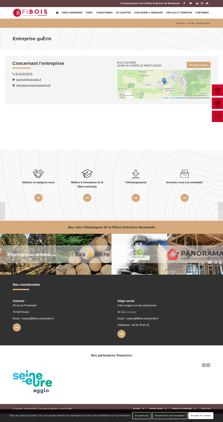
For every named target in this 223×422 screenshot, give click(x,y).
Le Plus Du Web (65, 409)
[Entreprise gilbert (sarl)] (2, 211)
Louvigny (131, 312)
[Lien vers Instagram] (202, 3)
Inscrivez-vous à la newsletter (184, 182)
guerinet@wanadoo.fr (28, 79)
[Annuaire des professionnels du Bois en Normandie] (217, 103)
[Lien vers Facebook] (184, 3)
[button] (164, 81)
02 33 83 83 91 (24, 74)
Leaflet (165, 97)
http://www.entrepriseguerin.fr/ (33, 85)
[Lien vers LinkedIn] (197, 3)
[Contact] (217, 116)
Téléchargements (136, 182)
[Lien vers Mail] (207, 3)
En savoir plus (142, 415)
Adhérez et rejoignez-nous (38, 182)
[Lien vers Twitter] (190, 3)
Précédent (204, 365)
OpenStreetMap (178, 97)
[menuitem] (57, 12)
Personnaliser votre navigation (170, 415)
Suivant (208, 365)
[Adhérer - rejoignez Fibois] (217, 90)
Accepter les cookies (201, 415)
